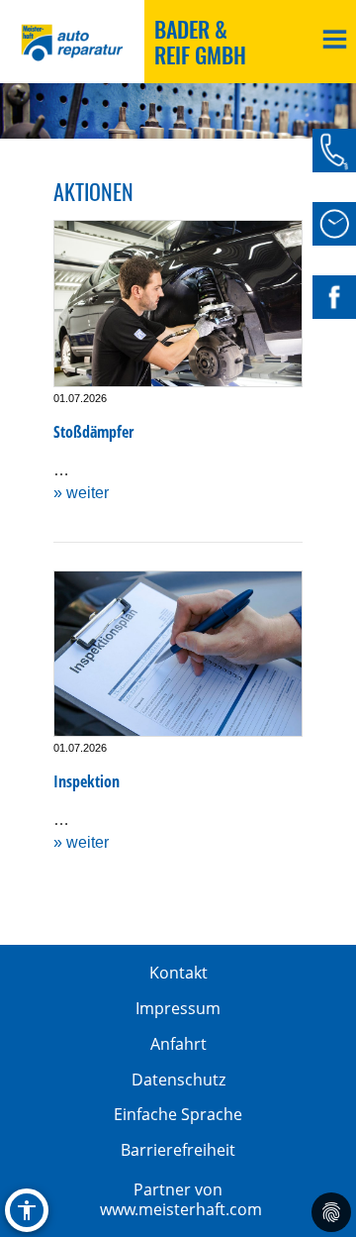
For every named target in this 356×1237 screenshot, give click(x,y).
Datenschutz (178, 1079)
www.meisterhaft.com (181, 1209)
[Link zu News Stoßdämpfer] (178, 303)
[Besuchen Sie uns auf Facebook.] (334, 297)
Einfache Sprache (178, 1114)
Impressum (178, 1008)
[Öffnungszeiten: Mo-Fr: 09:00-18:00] (334, 224)
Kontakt (178, 972)
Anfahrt (178, 1044)
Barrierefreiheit (178, 1150)
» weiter (81, 492)
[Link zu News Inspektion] (178, 654)
